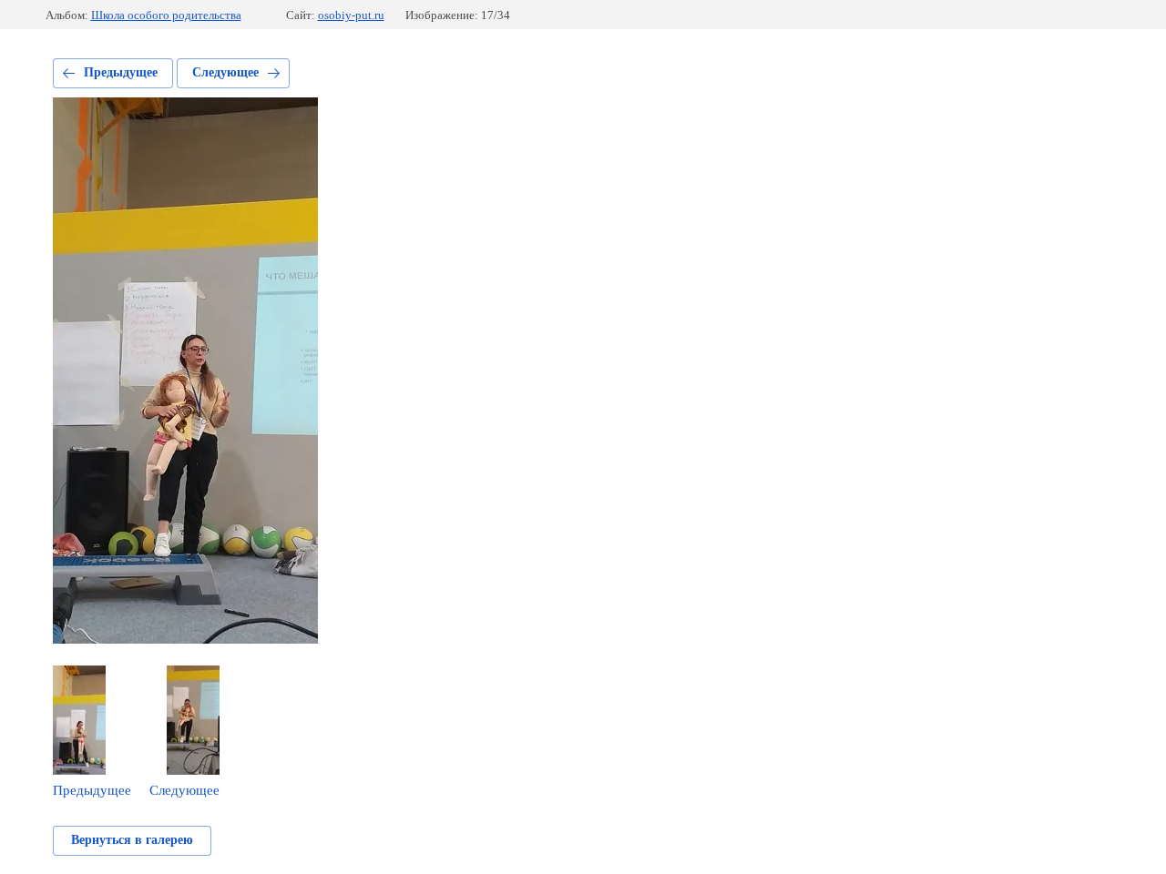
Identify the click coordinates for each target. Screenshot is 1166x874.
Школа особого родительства (166, 15)
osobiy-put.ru (351, 15)
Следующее (225, 72)
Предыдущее (121, 72)
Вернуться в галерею (132, 840)
